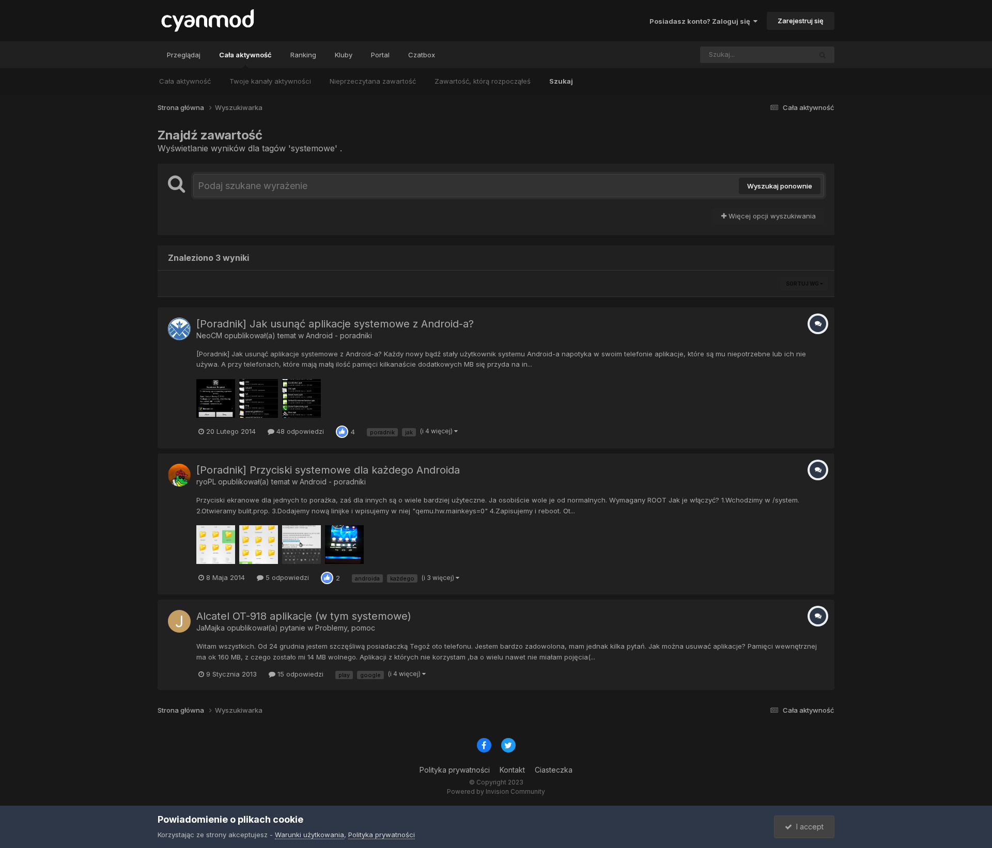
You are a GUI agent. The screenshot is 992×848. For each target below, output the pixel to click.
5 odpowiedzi (286, 577)
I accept (808, 826)
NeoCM (209, 335)
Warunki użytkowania (309, 834)
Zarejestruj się (801, 21)
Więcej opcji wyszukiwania (771, 216)
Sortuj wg (803, 283)
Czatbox (421, 55)
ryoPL (206, 481)
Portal (380, 55)
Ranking (303, 55)
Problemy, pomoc (345, 627)
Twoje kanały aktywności (270, 81)
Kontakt (512, 769)
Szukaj (561, 81)
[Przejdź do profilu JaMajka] (179, 621)
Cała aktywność (245, 55)
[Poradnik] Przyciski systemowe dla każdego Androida (328, 470)
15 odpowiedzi (299, 674)
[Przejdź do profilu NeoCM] (179, 329)
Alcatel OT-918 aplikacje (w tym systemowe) (303, 616)
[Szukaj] (822, 54)
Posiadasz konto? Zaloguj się (701, 21)
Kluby (343, 55)
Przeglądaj (183, 55)
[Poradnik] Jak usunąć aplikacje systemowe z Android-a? (335, 324)
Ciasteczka (553, 769)
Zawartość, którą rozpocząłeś (483, 81)
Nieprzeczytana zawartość (373, 81)
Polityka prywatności (455, 769)
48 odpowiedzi (299, 431)
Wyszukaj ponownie (779, 186)
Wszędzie (782, 54)
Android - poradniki (339, 335)
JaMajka (210, 627)
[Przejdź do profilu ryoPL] (179, 475)
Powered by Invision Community (496, 791)
